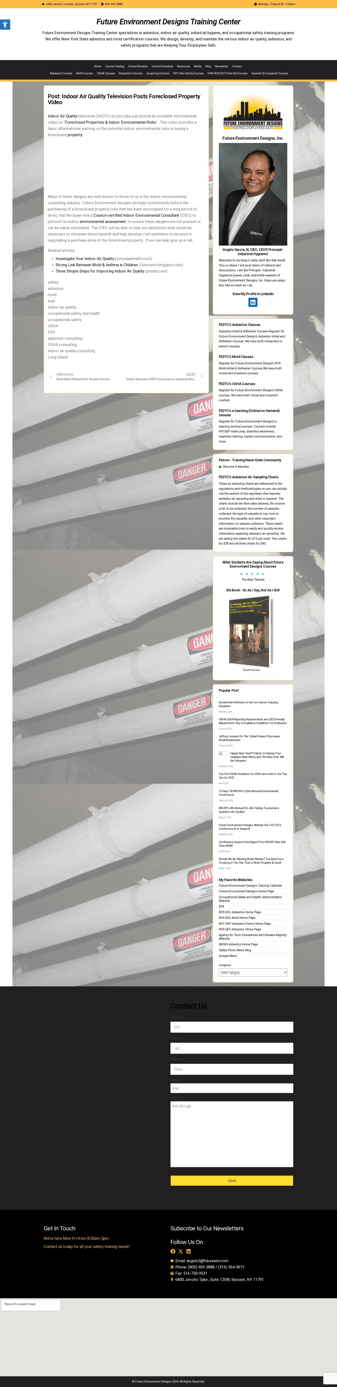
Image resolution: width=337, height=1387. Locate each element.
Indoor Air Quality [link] (62, 116)
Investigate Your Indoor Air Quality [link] (85, 258)
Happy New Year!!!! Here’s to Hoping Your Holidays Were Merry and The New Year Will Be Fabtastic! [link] (257, 757)
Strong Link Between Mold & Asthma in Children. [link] (97, 265)
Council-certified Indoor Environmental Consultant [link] (136, 215)
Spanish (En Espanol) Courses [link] (270, 73)
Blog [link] (208, 66)
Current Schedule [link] (162, 66)
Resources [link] (183, 66)
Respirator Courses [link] (131, 73)
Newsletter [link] (221, 66)
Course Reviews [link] (138, 66)
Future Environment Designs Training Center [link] (168, 21)
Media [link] (198, 66)
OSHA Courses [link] (106, 73)
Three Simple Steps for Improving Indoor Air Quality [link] (100, 271)
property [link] (75, 134)
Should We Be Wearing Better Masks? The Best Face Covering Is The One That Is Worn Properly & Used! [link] (251, 860)
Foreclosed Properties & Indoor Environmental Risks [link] (110, 122)
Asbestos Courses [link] (61, 73)
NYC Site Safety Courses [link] (188, 73)
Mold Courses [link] (84, 73)
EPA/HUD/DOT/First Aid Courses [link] (228, 73)
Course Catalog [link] (114, 66)
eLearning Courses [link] (157, 73)
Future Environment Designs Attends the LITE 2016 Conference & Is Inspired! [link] (250, 827)
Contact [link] (237, 66)
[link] (5, 25)
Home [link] (97, 66)
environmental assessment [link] (103, 221)
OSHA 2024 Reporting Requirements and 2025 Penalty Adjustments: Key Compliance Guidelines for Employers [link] (253, 721)
